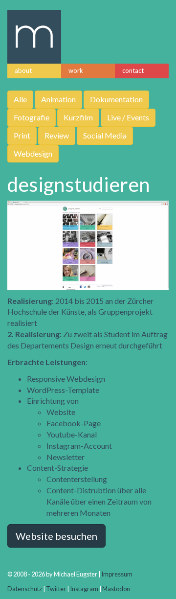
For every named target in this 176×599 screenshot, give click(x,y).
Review (56, 135)
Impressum (116, 574)
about (23, 70)
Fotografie (31, 117)
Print (22, 135)
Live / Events (128, 117)
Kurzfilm (78, 117)
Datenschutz (24, 589)
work (75, 70)
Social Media (105, 135)
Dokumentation (116, 99)
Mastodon (116, 589)
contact (133, 70)
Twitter (56, 589)
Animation (58, 99)
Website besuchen (56, 536)
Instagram (84, 589)
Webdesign (33, 153)
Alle (20, 99)
